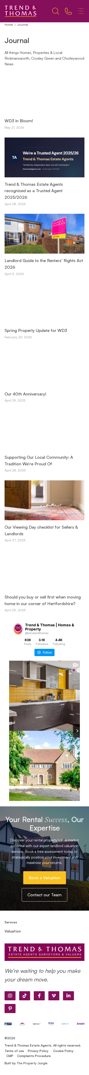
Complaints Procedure (34, 1056)
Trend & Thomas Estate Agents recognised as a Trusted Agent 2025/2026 (34, 191)
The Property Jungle (32, 1063)
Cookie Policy (63, 1051)
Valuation (13, 931)
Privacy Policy (38, 1051)
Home (9, 24)
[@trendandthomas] (18, 629)
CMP (9, 1056)
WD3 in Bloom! (19, 120)
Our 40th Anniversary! (25, 393)
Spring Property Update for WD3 (36, 330)
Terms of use (14, 1051)
